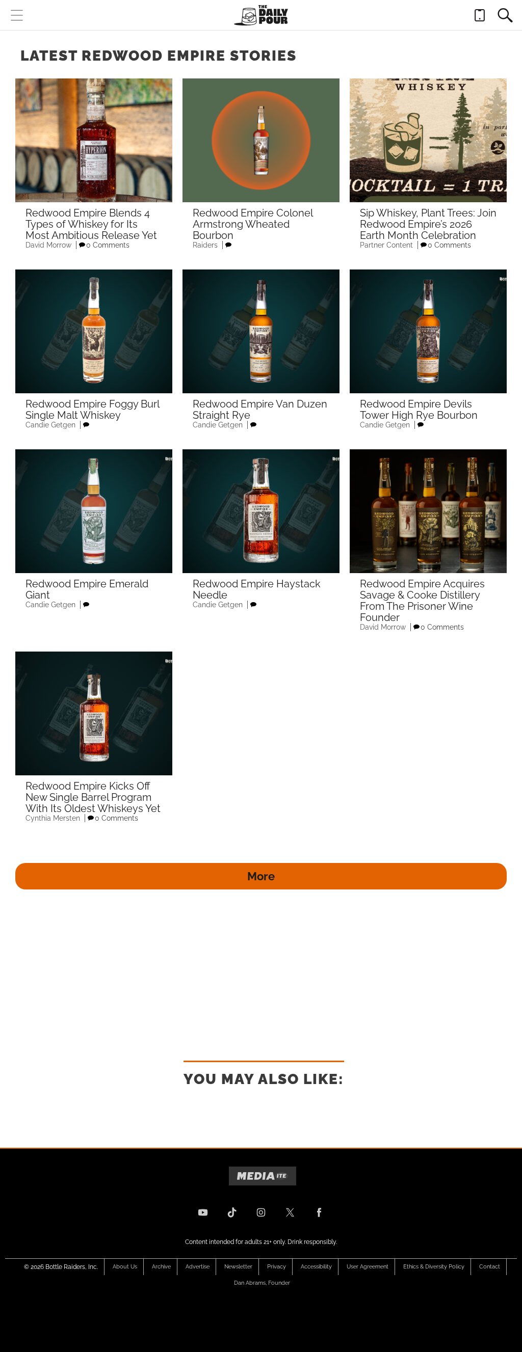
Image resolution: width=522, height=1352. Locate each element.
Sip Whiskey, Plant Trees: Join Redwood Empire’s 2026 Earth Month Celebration (428, 224)
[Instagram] (261, 1212)
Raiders (205, 245)
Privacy (276, 1266)
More (261, 876)
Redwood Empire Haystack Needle (257, 589)
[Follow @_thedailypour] (290, 1212)
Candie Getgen (50, 425)
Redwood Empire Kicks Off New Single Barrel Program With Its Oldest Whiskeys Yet (93, 797)
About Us (125, 1266)
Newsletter (238, 1266)
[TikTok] (232, 1212)
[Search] (505, 15)
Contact (489, 1266)
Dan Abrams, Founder (262, 1283)
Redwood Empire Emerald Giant (86, 589)
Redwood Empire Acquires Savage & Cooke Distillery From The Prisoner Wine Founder (422, 601)
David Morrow (48, 245)
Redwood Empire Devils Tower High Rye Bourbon (419, 409)
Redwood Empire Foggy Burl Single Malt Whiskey (92, 409)
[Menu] (17, 15)
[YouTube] (203, 1212)
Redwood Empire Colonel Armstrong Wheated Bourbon (252, 224)
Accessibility (316, 1266)
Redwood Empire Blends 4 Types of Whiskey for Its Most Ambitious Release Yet (91, 224)
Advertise (198, 1266)
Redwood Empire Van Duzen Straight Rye (260, 409)
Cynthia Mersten (52, 818)
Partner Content (386, 245)
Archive (161, 1266)
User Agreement (367, 1266)
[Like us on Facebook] (319, 1212)
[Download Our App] (479, 15)
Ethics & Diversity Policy (433, 1266)
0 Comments (107, 245)
